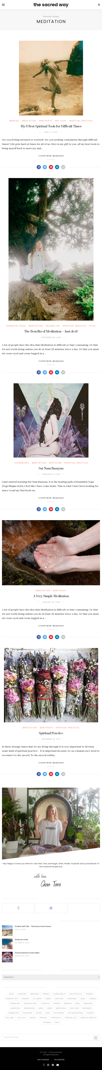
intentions (71, 999)
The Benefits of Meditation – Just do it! (51, 332)
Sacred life (53, 326)
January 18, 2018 (51, 602)
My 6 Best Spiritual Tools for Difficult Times (51, 126)
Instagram (43, 1060)
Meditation (29, 120)
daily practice (76, 994)
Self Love (60, 120)
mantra (57, 1003)
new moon (87, 1008)
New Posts (45, 120)
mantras (68, 1003)
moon (49, 1008)
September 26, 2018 (51, 337)
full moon (37, 999)
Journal (92, 999)
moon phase (61, 1008)
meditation (15, 1008)
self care (10, 1018)
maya (78, 1003)
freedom (25, 999)
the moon (47, 1023)
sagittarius (59, 1013)
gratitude (59, 999)
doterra (89, 994)
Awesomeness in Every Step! (27, 953)
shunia (32, 1018)
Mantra (14, 120)
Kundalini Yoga (16, 326)
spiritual (43, 1018)
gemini (48, 999)
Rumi (48, 1013)
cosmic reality (59, 994)
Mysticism (55, 462)
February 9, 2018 (51, 474)
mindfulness (29, 1008)
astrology (22, 994)
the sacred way (51, 4)
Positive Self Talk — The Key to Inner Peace (33, 926)
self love (22, 1018)
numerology (13, 1013)
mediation (88, 1003)
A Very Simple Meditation (51, 596)
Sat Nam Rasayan (51, 468)
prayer (39, 1013)
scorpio (90, 1013)
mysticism (74, 1008)
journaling (15, 1003)
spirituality (56, 1018)
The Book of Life (21, 939)
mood (41, 1008)
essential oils (12, 999)
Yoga (92, 326)
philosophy (27, 1013)
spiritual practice (88, 1018)
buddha (46, 994)
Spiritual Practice (81, 120)
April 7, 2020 (51, 132)
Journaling (21, 462)
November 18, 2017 (51, 739)
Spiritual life (70, 1018)
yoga (57, 1023)
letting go (45, 1003)
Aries (11, 994)
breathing (35, 994)
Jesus (82, 999)
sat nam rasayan (75, 1013)
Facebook (59, 1060)
